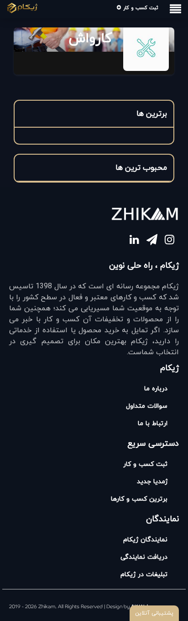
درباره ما (155, 388)
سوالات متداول (146, 406)
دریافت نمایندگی (143, 557)
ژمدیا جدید (152, 481)
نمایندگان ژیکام (145, 539)
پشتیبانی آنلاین (154, 613)
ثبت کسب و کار (139, 7)
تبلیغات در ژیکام (143, 574)
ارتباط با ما (152, 423)
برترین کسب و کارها (139, 499)
